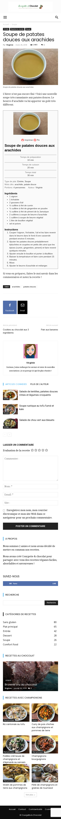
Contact (22, 809)
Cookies (48, 809)
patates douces (29, 287)
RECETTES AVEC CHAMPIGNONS (23, 697)
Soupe (14, 24)
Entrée (6, 29)
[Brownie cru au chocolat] (30, 676)
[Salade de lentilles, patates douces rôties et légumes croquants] (10, 395)
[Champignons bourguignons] (45, 744)
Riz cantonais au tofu (14, 724)
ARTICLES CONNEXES (16, 384)
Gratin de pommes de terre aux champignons (15, 786)
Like (54, 583)
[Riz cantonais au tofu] (16, 712)
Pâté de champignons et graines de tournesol (44, 786)
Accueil (6, 24)
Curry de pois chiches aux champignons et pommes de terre (43, 727)
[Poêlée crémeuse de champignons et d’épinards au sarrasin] (16, 744)
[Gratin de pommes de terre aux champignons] (16, 773)
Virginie (9, 45)
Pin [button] (38, 140)
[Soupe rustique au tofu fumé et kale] (10, 409)
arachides (16, 287)
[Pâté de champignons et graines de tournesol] (45, 773)
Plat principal (9, 720)
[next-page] (9, 434)
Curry (35, 720)
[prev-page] (5, 434)
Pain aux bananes (49, 329)
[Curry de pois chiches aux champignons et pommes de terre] (45, 712)
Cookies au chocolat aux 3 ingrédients (16, 331)
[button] (5, 17)
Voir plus (29, 794)
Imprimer (28, 140)
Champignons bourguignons (39, 758)
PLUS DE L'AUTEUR (39, 384)
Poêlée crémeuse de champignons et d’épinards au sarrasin (14, 759)
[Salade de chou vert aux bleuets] (10, 423)
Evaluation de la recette (16, 450)
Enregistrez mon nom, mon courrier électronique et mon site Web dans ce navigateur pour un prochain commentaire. (27, 514)
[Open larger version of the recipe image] (30, 123)
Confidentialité (35, 809)
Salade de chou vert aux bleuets (36, 419)
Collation (36, 781)
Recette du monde (17, 29)
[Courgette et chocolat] (30, 7)
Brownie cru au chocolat (21, 684)
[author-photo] (30, 358)
